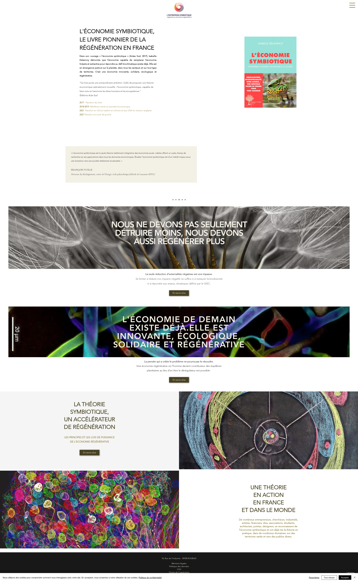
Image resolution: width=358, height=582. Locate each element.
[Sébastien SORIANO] (178, 199)
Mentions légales (179, 563)
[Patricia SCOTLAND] (185, 199)
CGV (179, 569)
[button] (352, 5)
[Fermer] (354, 577)
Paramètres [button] (314, 577)
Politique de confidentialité (150, 577)
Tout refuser (329, 577)
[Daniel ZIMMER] (182, 199)
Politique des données (179, 566)
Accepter (345, 577)
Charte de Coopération (179, 572)
